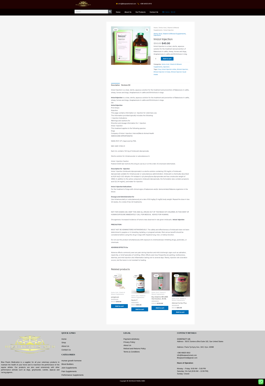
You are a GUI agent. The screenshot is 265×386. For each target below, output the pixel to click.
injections (157, 35)
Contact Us (154, 12)
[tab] (115, 85)
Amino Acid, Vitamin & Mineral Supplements (170, 34)
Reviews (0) (125, 85)
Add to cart (167, 59)
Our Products (141, 12)
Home (118, 12)
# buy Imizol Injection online (167, 69)
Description (115, 85)
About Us (128, 12)
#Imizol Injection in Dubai (162, 72)
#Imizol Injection (182, 69)
